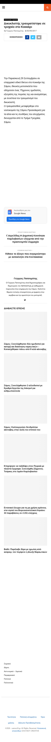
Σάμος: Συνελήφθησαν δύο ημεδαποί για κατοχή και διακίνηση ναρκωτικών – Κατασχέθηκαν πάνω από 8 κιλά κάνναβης (25, 346)
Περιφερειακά (9, 675)
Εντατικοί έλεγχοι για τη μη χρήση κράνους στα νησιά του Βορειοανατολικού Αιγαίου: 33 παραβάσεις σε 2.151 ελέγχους (25, 510)
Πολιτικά (7, 679)
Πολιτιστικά (8, 683)
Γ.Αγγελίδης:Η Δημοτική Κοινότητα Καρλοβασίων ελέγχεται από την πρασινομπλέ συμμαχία (25, 238)
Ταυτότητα (11, 717)
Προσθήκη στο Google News (19, 219)
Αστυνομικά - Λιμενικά (11, 19)
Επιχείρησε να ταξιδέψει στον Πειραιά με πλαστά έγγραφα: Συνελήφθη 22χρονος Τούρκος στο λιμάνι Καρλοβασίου (24, 469)
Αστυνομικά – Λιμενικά (13, 671)
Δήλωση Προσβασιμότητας (29, 723)
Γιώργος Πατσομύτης (15, 31)
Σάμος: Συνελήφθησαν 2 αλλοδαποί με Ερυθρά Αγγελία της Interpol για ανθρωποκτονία (23, 388)
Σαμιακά (7, 664)
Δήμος (6, 667)
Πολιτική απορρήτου (28, 717)
